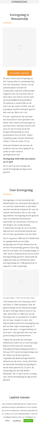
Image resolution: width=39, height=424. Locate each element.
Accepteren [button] (28, 421)
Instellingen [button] (17, 420)
